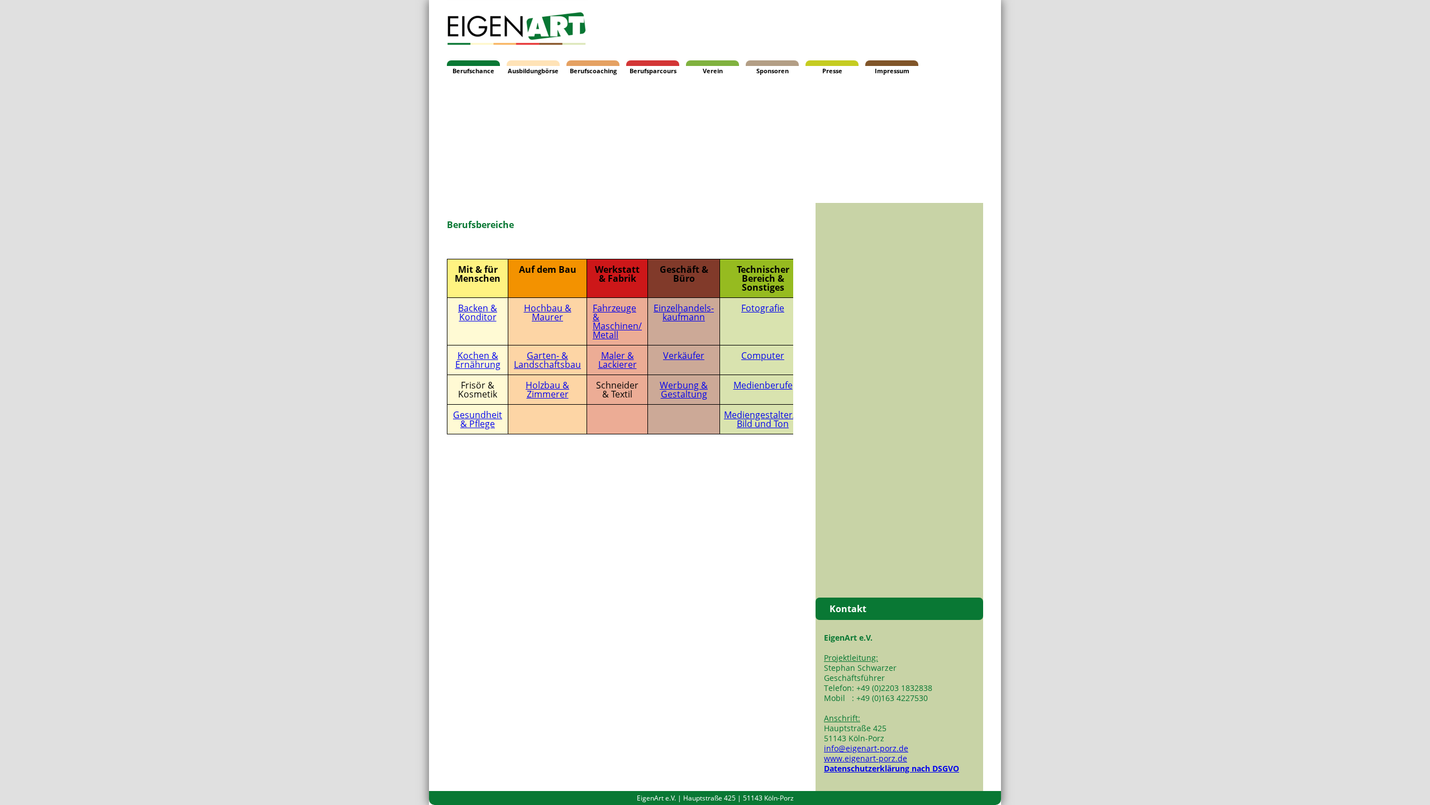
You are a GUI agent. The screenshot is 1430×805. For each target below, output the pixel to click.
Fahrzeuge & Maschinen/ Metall (617, 321)
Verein (713, 71)
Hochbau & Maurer (547, 312)
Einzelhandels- (684, 308)
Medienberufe (763, 385)
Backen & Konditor (477, 312)
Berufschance (473, 71)
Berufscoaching (593, 71)
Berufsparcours (653, 71)
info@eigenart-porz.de (866, 748)
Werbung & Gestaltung (684, 389)
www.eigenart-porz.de (865, 758)
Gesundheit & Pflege (477, 419)
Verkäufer (683, 355)
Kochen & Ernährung (477, 360)
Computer (762, 355)
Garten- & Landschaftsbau (547, 360)
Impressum (892, 71)
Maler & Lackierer (617, 360)
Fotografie (762, 308)
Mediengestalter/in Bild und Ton (764, 419)
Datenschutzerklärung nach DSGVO (891, 768)
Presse (832, 71)
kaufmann (683, 317)
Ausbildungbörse (533, 71)
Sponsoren (772, 71)
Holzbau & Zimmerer (547, 389)
